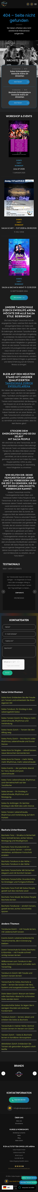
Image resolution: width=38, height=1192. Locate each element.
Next (35, 592)
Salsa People (16, 1176)
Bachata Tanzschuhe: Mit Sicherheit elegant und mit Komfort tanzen (17, 871)
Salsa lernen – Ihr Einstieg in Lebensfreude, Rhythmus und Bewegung (14, 794)
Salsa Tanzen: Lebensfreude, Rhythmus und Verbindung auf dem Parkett (18, 815)
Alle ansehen (17, 297)
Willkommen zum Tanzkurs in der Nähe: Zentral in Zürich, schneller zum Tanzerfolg (18, 964)
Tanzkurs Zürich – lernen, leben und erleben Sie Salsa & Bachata (17, 1018)
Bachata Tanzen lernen (28, 1182)
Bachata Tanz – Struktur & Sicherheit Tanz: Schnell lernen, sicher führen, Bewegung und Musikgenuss (18, 838)
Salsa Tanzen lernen (29, 1178)
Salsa (19, 1135)
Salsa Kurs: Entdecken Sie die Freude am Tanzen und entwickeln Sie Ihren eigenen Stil (18, 700)
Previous (3, 592)
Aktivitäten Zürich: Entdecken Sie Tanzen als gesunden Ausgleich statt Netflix (18, 1046)
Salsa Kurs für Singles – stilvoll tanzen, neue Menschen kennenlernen (18, 751)
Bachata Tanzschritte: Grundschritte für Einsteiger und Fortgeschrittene (18, 880)
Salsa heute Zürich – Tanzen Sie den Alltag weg (18, 731)
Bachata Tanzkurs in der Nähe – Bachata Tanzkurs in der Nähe (16, 862)
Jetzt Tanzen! (18, 81)
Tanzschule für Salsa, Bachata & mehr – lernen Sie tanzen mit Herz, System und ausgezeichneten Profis (18, 985)
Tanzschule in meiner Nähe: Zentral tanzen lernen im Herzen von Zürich (17, 1027)
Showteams (19, 1123)
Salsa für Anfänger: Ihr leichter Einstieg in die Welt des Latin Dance (17, 804)
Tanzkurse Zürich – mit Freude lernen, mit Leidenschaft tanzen (18, 930)
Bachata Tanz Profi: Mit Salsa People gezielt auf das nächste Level (18, 889)
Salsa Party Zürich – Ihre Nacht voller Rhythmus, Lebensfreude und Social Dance (18, 741)
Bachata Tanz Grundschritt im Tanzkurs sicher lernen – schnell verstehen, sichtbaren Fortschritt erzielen (16, 851)
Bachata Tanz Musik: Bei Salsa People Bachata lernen (18, 898)
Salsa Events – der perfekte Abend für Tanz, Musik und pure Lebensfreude (17, 771)
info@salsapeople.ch (22, 1108)
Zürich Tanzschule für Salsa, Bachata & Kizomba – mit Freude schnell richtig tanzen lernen (18, 952)
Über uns (19, 1121)
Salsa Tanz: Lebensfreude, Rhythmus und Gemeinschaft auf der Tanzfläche (18, 783)
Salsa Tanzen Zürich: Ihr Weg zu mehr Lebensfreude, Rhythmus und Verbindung (18, 721)
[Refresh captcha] (18, 662)
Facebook (28, 4)
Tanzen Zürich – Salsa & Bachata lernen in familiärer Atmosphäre (16, 1036)
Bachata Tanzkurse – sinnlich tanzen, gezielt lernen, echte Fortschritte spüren (18, 909)
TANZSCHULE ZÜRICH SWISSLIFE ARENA (19, 384)
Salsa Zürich (19, 1140)
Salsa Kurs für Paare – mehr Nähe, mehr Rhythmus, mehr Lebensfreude (18, 760)
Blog (19, 1138)
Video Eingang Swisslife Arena (19, 1161)
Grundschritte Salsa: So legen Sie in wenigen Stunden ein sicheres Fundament (17, 1008)
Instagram (31, 4)
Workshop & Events (19, 1133)
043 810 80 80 (19, 1100)
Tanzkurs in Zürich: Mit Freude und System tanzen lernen (16, 974)
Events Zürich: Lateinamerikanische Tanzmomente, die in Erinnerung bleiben (17, 941)
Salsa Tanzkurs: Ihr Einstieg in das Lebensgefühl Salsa (16, 710)
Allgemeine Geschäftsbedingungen (13, 1186)
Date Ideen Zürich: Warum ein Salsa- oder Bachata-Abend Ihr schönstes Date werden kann (18, 996)
